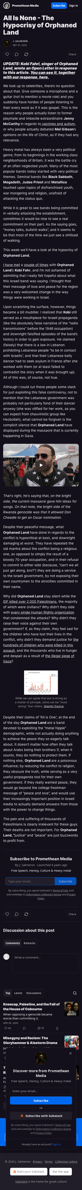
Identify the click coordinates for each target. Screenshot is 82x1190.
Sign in (73, 5)
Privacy (37, 1161)
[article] (41, 1016)
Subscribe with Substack (43, 1116)
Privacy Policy (43, 1133)
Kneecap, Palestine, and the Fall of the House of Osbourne (31, 1006)
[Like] (7, 54)
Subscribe (59, 5)
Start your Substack (30, 1171)
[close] (70, 1053)
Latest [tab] (18, 993)
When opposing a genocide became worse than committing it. (27, 1016)
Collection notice (66, 1161)
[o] (41, 465)
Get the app (61, 1171)
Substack (21, 1181)
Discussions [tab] (33, 993)
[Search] (75, 993)
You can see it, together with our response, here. (39, 74)
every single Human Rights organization (42, 612)
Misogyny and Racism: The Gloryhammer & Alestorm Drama (30, 1040)
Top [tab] (8, 993)
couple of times (36, 265)
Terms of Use (62, 1125)
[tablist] (20, 943)
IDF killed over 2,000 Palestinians (30, 602)
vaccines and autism (58, 124)
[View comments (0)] (17, 54)
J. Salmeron (20, 41)
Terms (49, 1161)
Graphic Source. (54, 706)
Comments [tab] (13, 943)
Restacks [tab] (29, 943)
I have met (11, 265)
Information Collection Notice (53, 1129)
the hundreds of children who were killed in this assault (40, 645)
